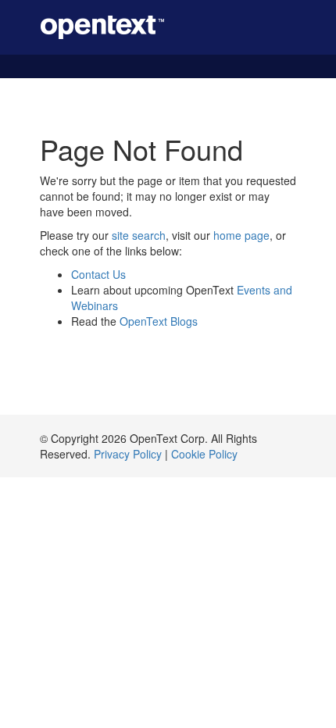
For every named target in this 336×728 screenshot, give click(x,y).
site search (139, 235)
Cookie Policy (204, 454)
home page (241, 235)
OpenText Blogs (159, 321)
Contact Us (98, 274)
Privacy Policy (128, 454)
